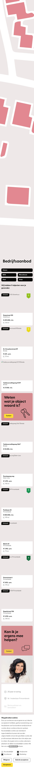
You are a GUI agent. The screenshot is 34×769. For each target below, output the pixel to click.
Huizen (5, 270)
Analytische (23, 751)
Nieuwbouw (23, 275)
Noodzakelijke (8, 751)
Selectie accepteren (21, 760)
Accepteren (7, 765)
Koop (21, 279)
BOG (4, 275)
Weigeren (6, 760)
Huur (4, 279)
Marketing (23, 754)
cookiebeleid (13, 746)
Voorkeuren (8, 754)
